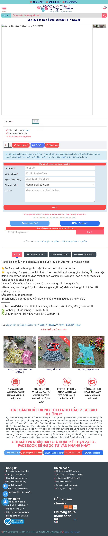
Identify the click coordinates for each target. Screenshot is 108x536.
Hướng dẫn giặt (60, 254)
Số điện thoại (11, 174)
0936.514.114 (67, 157)
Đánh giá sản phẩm (84, 254)
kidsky (78, 324)
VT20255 (50, 324)
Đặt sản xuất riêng (55, 452)
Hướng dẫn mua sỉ (35, 254)
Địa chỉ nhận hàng (13, 179)
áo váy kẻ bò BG (54, 369)
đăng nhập (42, 157)
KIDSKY (26, 130)
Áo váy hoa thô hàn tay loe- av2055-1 (19, 370)
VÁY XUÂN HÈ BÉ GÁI (65, 324)
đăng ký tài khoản (23, 157)
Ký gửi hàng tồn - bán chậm (31, 452)
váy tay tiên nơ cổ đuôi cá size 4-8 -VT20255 (26, 324)
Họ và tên (9, 168)
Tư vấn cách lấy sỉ (31, 223)
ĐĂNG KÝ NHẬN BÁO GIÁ (74, 452)
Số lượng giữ (10, 185)
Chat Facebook (80, 223)
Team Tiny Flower (72, 531)
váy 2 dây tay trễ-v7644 (88, 369)
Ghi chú (8, 191)
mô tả (17, 254)
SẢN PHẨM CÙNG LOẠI (54, 329)
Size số (8, 122)
